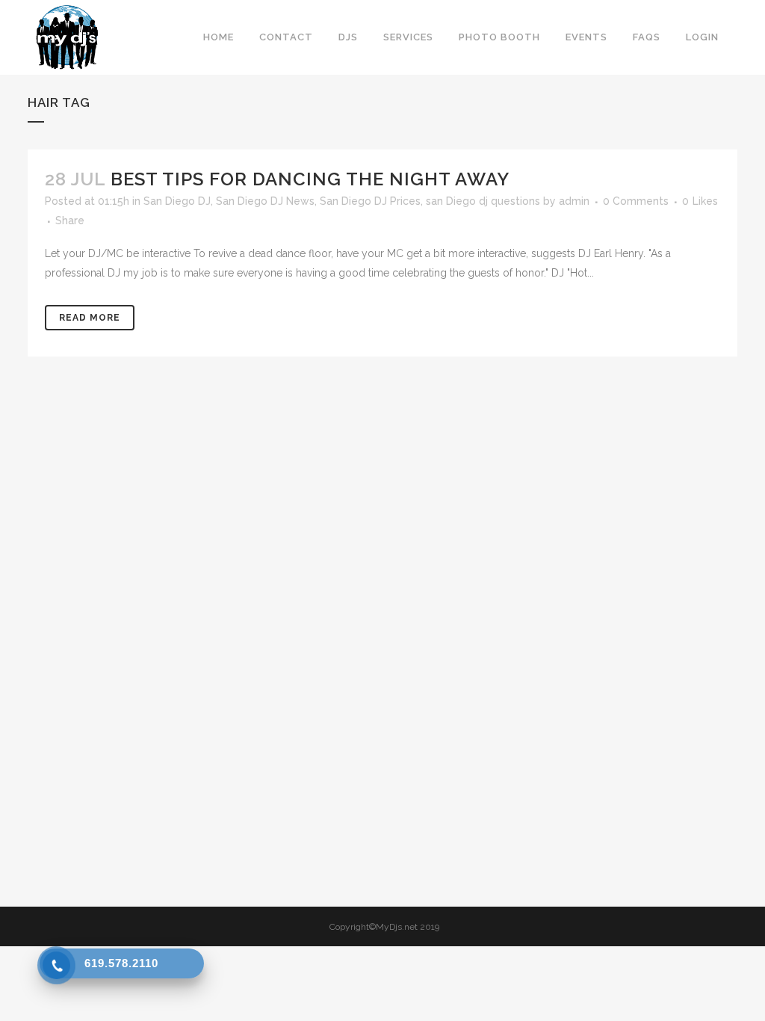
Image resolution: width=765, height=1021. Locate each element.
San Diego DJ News (265, 201)
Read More (89, 317)
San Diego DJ (177, 201)
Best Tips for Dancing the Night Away (310, 179)
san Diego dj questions (483, 201)
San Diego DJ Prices (370, 201)
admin (574, 201)
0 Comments (636, 201)
